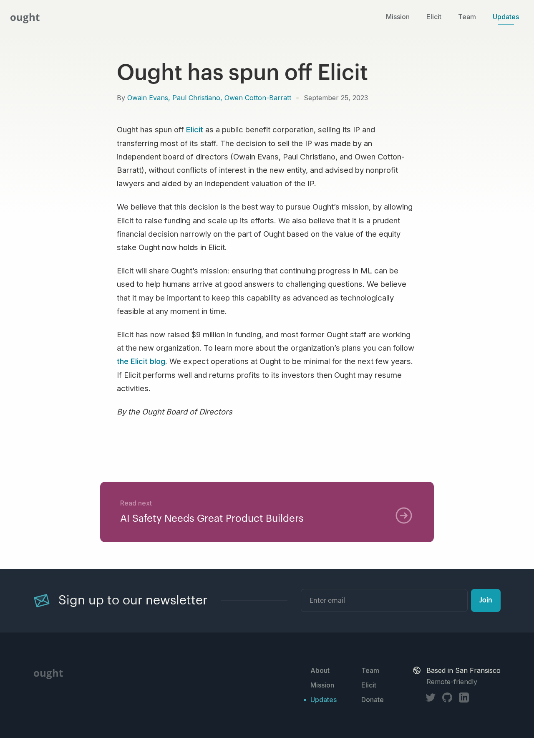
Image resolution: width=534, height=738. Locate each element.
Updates (506, 17)
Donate (372, 699)
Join (485, 600)
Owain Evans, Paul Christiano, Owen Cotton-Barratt (209, 98)
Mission (398, 17)
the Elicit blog (141, 361)
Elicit (433, 17)
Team (467, 17)
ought (25, 17)
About (320, 670)
